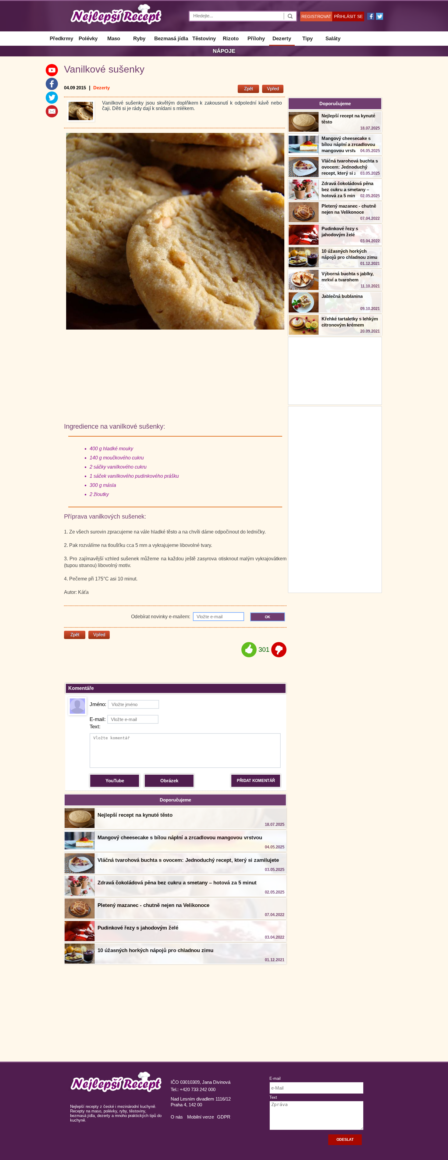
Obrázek (169, 780)
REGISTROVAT (316, 16)
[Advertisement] (335, 498)
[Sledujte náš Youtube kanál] (52, 70)
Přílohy (256, 38)
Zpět (248, 88)
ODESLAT (345, 1139)
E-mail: (98, 719)
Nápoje (224, 51)
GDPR (223, 1116)
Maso (113, 38)
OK (267, 617)
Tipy (307, 38)
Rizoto (231, 38)
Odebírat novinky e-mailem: (161, 616)
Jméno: (98, 704)
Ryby (139, 38)
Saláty (332, 38)
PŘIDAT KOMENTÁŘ (256, 780)
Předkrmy (61, 38)
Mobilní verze (200, 1116)
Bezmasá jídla (171, 38)
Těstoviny (204, 38)
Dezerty (281, 38)
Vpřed (273, 88)
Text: (95, 727)
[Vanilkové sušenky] (80, 111)
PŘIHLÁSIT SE (348, 16)
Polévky (88, 38)
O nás (177, 1116)
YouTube (114, 780)
